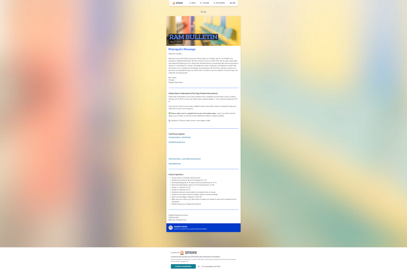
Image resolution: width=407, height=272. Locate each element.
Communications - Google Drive (180, 137)
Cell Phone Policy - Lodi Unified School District (185, 159)
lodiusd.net (175, 163)
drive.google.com (177, 142)
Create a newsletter (183, 266)
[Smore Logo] (178, 3)
